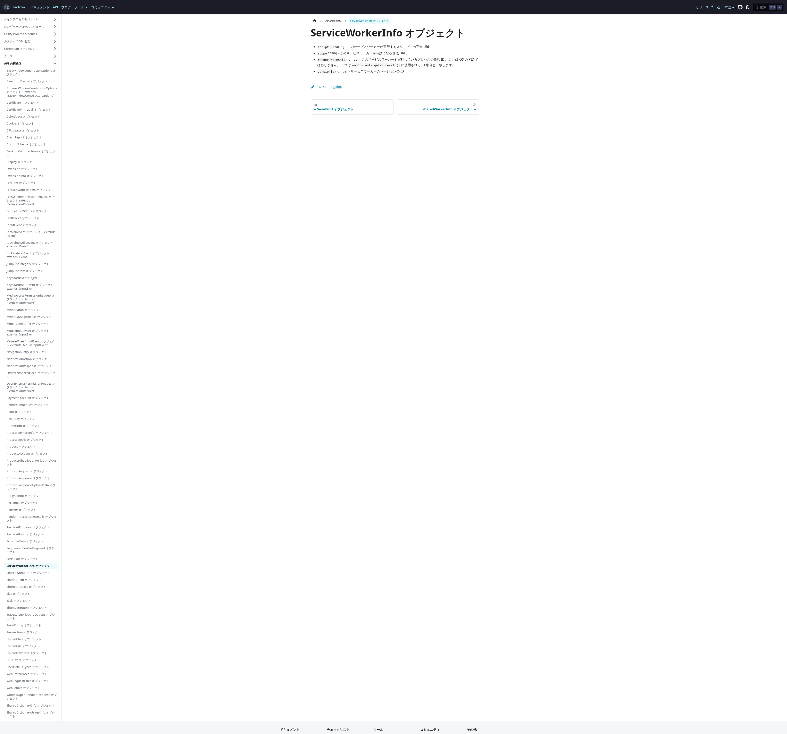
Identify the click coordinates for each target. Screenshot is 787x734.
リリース (702, 7)
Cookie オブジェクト (20, 123)
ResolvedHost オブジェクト (25, 534)
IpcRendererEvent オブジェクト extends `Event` (28, 255)
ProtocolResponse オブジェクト (28, 478)
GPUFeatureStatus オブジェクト (28, 211)
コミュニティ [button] (101, 7)
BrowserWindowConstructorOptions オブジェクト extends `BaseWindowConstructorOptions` (32, 91)
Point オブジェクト (19, 412)
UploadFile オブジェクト (23, 646)
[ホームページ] (314, 21)
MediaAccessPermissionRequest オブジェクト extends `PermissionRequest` (31, 299)
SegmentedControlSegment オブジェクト (31, 550)
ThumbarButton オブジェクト (27, 607)
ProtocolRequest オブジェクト (27, 471)
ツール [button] (79, 7)
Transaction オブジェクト (24, 632)
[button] (30, 19)
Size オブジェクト (18, 594)
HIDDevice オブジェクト (23, 218)
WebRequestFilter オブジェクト (28, 681)
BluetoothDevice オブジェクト (27, 81)
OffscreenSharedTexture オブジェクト (31, 374)
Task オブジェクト (19, 601)
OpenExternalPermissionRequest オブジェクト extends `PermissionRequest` (31, 387)
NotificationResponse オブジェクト (31, 366)
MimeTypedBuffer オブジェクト (28, 324)
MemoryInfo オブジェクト (24, 310)
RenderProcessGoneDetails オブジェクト (32, 518)
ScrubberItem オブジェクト (25, 541)
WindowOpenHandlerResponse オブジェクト (32, 696)
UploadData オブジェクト (24, 639)
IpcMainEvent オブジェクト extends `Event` (31, 234)
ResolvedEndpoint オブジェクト (28, 527)
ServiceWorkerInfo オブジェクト (30, 566)
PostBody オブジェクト (22, 419)
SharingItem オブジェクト (24, 580)
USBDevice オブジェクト (23, 660)
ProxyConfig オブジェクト (24, 496)
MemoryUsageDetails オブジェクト (31, 317)
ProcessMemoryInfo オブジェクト (30, 433)
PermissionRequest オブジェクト (29, 405)
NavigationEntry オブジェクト (27, 352)
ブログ (66, 7)
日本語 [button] (726, 7)
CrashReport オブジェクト (24, 137)
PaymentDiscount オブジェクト (28, 398)
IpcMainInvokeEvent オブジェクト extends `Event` (30, 244)
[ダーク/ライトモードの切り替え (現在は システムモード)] (747, 7)
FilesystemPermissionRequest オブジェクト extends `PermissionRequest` (30, 200)
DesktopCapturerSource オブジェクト (31, 153)
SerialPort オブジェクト (22, 559)
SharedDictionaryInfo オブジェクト (31, 705)
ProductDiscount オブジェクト (27, 453)
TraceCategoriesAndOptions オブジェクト (31, 616)
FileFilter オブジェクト (21, 183)
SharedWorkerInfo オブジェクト (28, 573)
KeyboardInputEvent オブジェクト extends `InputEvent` (30, 286)
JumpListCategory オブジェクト (28, 264)
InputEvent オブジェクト (23, 225)
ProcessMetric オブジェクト (25, 440)
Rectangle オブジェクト (22, 503)
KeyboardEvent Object (22, 278)
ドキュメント (40, 7)
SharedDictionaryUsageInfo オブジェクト (31, 714)
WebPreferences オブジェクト (27, 674)
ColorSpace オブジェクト (23, 116)
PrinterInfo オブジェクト (23, 426)
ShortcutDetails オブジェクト (26, 587)
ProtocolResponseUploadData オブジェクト (31, 487)
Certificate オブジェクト (23, 102)
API (55, 7)
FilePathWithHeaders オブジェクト (30, 190)
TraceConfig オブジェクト (24, 625)
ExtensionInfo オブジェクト (25, 176)
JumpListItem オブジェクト (25, 271)
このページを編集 (329, 87)
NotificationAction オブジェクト (28, 359)
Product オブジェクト (21, 447)
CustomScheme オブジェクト (26, 144)
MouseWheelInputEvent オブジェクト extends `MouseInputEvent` (31, 343)
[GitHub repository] (740, 7)
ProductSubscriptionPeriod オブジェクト (32, 462)
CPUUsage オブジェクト (23, 130)
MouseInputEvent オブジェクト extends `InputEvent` (28, 332)
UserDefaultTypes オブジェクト (28, 667)
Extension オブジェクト (22, 169)
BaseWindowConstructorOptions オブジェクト (31, 72)
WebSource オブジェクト (23, 688)
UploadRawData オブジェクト (27, 653)
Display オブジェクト (21, 162)
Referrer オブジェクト (21, 510)
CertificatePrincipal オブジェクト (29, 109)
